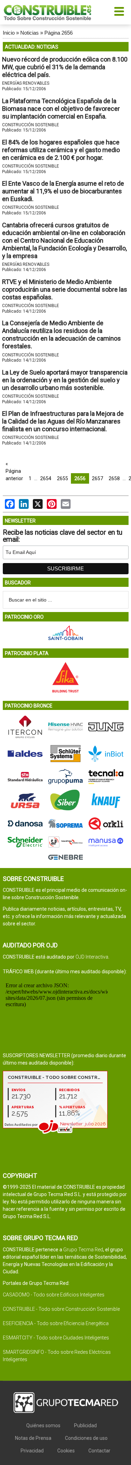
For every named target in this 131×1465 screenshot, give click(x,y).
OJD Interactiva (91, 957)
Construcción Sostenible (30, 124)
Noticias (29, 33)
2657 (97, 478)
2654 (45, 478)
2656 (80, 478)
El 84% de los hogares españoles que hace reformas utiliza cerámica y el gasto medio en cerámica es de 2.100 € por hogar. (61, 149)
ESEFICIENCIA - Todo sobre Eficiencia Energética (56, 1323)
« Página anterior (14, 471)
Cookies (66, 1450)
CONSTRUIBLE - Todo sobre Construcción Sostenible (61, 1309)
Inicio (9, 33)
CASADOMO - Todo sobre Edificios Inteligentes (53, 1294)
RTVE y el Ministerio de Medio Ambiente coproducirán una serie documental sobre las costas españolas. (64, 289)
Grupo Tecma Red (83, 1249)
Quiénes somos (43, 1425)
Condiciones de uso (86, 1438)
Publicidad (85, 1425)
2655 (62, 478)
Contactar (99, 1450)
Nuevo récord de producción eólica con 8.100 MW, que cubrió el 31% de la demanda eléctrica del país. (65, 67)
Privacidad (32, 1450)
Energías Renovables (25, 83)
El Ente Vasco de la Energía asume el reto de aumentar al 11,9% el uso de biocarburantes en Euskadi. (63, 191)
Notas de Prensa (33, 1438)
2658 (114, 478)
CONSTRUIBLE (47, 12)
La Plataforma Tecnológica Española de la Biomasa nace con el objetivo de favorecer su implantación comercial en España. (61, 108)
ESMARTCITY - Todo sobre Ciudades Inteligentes (56, 1337)
